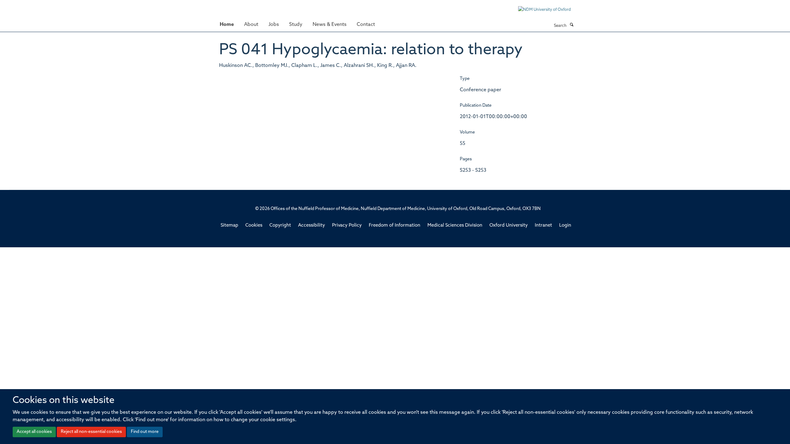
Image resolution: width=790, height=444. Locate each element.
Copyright (280, 225)
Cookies (253, 225)
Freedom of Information (394, 225)
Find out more (145, 432)
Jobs (273, 24)
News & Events (330, 24)
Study (295, 24)
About (251, 24)
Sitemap (229, 225)
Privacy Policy (347, 225)
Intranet (543, 225)
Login (565, 225)
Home (227, 24)
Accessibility (311, 225)
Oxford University (508, 225)
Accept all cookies (34, 432)
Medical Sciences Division (454, 225)
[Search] (571, 25)
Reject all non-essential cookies (91, 432)
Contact (366, 24)
